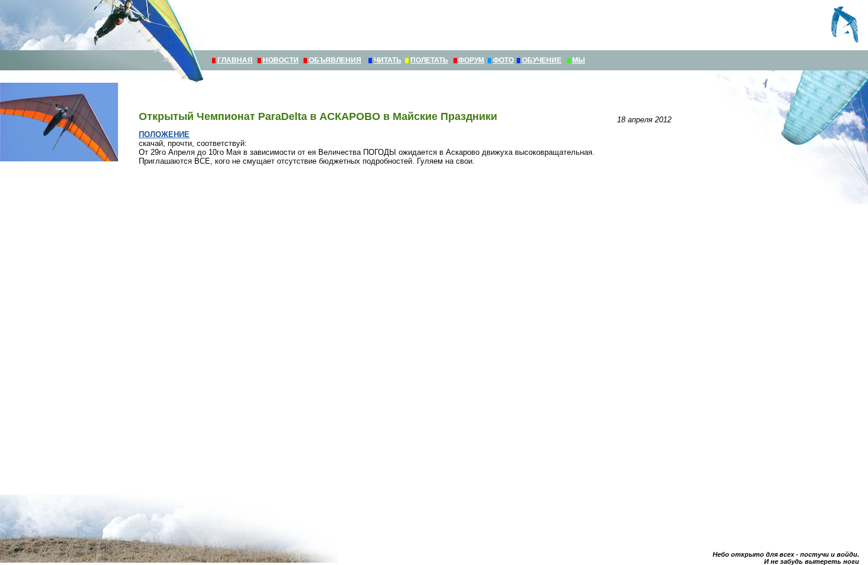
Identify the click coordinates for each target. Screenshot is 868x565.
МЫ (578, 60)
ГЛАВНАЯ (235, 60)
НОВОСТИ (281, 60)
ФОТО (503, 60)
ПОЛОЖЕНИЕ (164, 134)
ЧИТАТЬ (388, 60)
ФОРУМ (471, 60)
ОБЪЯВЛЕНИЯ (335, 60)
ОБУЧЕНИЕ (542, 60)
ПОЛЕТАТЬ (429, 60)
